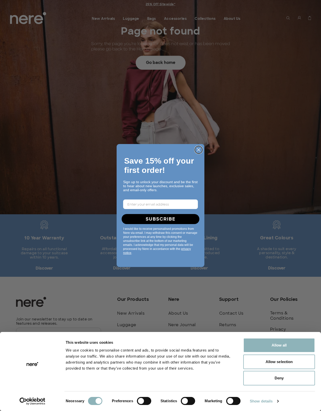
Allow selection (279, 362)
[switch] (144, 401)
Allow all (279, 345)
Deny (279, 378)
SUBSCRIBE (161, 219)
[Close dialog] (198, 150)
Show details (261, 401)
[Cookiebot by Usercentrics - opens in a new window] (32, 401)
